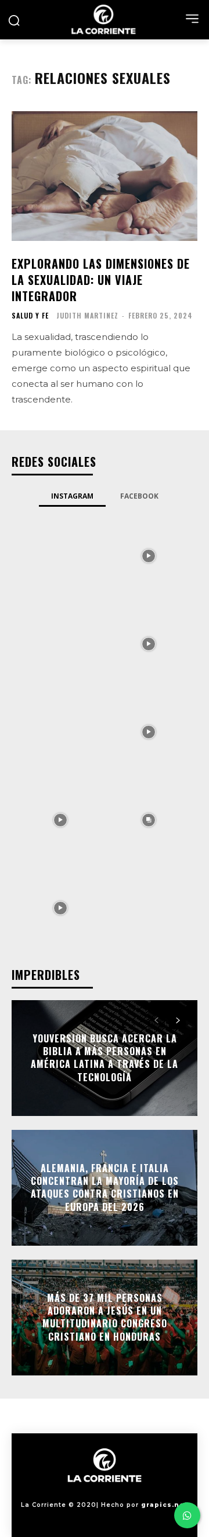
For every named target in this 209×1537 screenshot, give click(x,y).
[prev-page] (156, 1020)
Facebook (139, 496)
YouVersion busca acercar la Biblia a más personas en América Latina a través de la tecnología (104, 1057)
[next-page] (177, 1020)
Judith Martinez (87, 315)
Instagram (72, 496)
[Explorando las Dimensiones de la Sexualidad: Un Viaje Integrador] (104, 176)
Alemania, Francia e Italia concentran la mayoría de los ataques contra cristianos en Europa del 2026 (105, 1187)
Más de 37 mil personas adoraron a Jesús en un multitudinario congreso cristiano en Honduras (104, 1317)
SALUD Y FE (30, 315)
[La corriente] (104, 19)
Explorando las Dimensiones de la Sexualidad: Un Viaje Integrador (101, 280)
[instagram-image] (60, 555)
